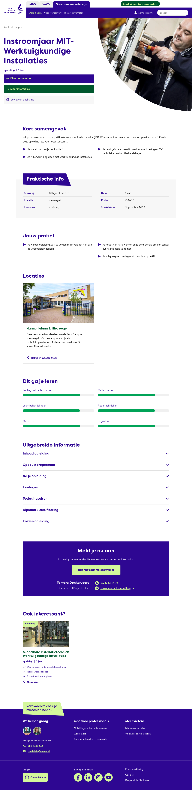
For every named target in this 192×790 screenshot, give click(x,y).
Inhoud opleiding (36, 453)
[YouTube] (108, 777)
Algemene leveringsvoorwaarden (91, 739)
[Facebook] (78, 777)
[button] (115, 588)
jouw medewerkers (148, 3)
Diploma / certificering (40, 510)
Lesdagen (30, 487)
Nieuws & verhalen (73, 12)
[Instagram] (98, 777)
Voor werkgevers (53, 12)
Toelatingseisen (35, 499)
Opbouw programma (39, 465)
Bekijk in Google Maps (42, 358)
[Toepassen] (185, 12)
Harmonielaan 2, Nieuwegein (48, 328)
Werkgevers (80, 733)
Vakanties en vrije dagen (138, 733)
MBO (32, 4)
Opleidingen (35, 12)
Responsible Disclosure (137, 780)
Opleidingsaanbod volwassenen (90, 728)
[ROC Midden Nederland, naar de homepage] (13, 9)
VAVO (46, 4)
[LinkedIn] (88, 777)
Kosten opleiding (36, 521)
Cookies (129, 774)
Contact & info (146, 12)
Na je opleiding (34, 476)
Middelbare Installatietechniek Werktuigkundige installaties (46, 654)
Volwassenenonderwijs (71, 4)
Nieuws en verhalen (135, 728)
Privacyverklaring (134, 769)
